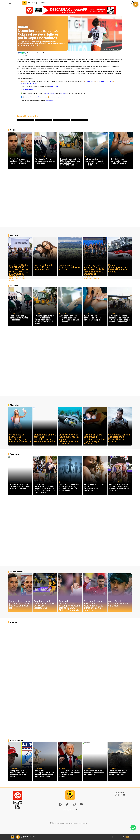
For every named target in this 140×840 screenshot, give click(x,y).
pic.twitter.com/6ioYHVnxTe (28, 83)
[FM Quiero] (10, 3)
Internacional (14, 768)
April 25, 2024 (54, 86)
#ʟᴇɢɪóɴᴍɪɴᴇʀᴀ (89, 81)
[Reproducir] (135, 4)
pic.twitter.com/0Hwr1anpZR (58, 97)
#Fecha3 (62, 93)
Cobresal (61, 119)
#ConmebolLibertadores (105, 81)
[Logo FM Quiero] (24, 3)
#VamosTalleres (28, 97)
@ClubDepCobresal (50, 93)
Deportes (23, 26)
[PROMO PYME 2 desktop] (70, 10)
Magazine (89, 768)
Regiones (113, 313)
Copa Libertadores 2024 (43, 119)
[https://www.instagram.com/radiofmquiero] (74, 805)
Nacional (39, 156)
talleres (25, 119)
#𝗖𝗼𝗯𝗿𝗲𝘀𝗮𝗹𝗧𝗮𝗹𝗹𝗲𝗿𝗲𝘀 (29, 89)
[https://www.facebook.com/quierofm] (60, 804)
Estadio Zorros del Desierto (79, 119)
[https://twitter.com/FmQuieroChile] (67, 805)
